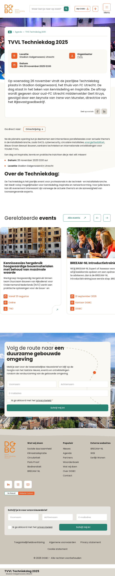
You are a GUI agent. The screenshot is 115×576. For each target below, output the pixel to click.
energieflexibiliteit (94, 142)
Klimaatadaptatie (37, 453)
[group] (102, 218)
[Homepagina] (10, 32)
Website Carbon (26, 493)
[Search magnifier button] (66, 8)
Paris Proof (33, 462)
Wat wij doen (70, 466)
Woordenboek (71, 462)
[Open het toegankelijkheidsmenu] (95, 9)
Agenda (18, 32)
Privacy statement (90, 542)
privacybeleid (43, 400)
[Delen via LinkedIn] (104, 111)
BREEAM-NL (33, 471)
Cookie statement (58, 549)
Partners (68, 457)
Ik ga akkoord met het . (32, 400)
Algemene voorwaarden (62, 542)
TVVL (80, 57)
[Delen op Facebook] (97, 111)
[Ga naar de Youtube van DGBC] (28, 484)
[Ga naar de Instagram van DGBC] (18, 484)
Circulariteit (33, 457)
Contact (67, 475)
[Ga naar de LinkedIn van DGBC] (8, 484)
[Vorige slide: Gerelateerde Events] (97, 218)
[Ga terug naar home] (14, 9)
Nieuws (67, 448)
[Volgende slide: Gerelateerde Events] (107, 218)
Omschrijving (33, 129)
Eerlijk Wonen (97, 457)
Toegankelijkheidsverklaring (29, 542)
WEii (92, 453)
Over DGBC (69, 471)
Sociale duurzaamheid (39, 448)
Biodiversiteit (34, 466)
